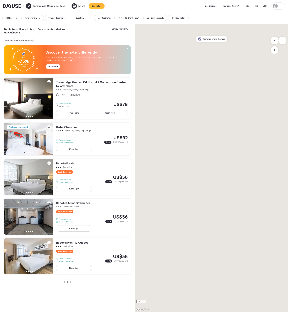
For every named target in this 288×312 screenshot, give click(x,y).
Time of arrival (31, 18)
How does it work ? (231, 6)
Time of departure (56, 18)
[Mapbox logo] (142, 309)
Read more (53, 66)
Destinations (211, 6)
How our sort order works (18, 40)
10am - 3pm (74, 189)
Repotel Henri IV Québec (67, 256)
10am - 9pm (74, 113)
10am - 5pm (110, 113)
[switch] (104, 18)
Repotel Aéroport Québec (67, 217)
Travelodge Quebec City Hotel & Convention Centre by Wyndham (67, 98)
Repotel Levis (67, 177)
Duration (80, 18)
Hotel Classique (67, 139)
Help (247, 6)
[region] (211, 168)
